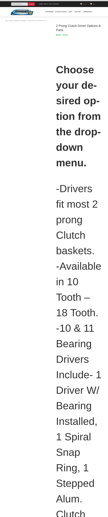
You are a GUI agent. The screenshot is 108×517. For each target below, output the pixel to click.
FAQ (50, 4)
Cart (93, 4)
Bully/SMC (23, 20)
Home (41, 4)
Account (85, 4)
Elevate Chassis (61, 11)
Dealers (78, 11)
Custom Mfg (49, 11)
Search (31, 4)
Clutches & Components (14, 20)
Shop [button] (70, 11)
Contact (56, 4)
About (46, 4)
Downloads (87, 11)
